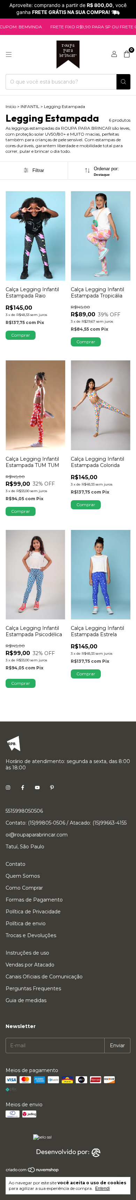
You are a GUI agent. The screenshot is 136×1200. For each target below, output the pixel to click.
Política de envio (26, 923)
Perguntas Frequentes (33, 988)
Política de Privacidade (33, 911)
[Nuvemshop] (33, 1171)
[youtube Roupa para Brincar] (37, 788)
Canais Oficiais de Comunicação (44, 976)
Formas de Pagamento (34, 900)
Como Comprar (24, 888)
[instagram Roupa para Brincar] (8, 788)
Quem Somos (23, 876)
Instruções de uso (27, 953)
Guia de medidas (26, 1000)
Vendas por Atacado (30, 965)
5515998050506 (24, 811)
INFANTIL (30, 106)
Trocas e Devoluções (31, 935)
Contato (15, 864)
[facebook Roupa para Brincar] (22, 788)
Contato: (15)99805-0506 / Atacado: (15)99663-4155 (66, 823)
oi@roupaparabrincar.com (37, 835)
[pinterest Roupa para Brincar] (52, 788)
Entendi (102, 1188)
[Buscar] (123, 81)
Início (11, 106)
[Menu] (9, 54)
